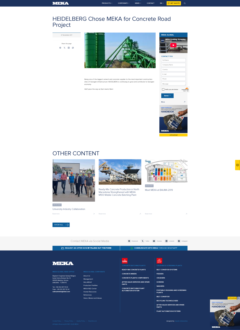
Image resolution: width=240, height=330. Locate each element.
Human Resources (89, 292)
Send (166, 96)
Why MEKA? (87, 282)
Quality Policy (80, 321)
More (163, 102)
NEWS (137, 3)
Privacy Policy (68, 321)
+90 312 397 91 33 (62, 287)
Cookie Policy (56, 321)
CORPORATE (123, 3)
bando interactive (181, 321)
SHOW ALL (58, 225)
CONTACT (150, 3)
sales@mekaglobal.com (61, 292)
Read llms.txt (92, 321)
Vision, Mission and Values (92, 298)
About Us (86, 276)
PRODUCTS (106, 3)
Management (88, 279)
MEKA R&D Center (90, 289)
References (87, 295)
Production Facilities (90, 285)
